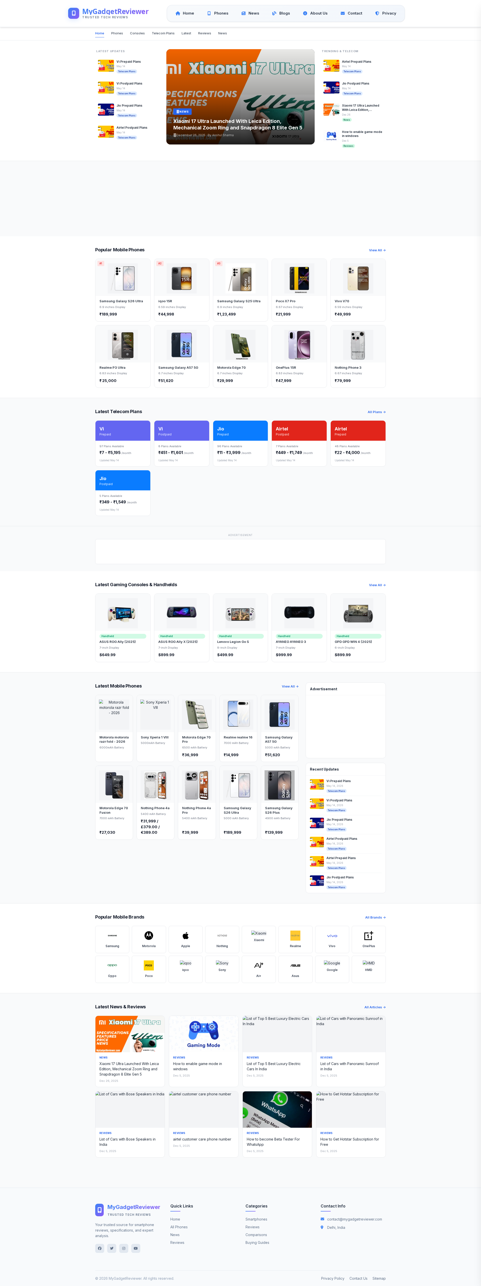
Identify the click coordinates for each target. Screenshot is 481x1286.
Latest (186, 33)
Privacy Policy (332, 1278)
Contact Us (358, 1278)
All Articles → (375, 1007)
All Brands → (375, 917)
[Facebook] (99, 1248)
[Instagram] (123, 1248)
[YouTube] (135, 1248)
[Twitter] (111, 1248)
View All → (377, 250)
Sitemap (379, 1278)
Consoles (137, 33)
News (222, 33)
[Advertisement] (240, 199)
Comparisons (256, 1235)
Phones (117, 33)
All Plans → (377, 412)
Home (99, 33)
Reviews (204, 33)
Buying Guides (257, 1242)
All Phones (179, 1227)
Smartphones (256, 1219)
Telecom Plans (163, 33)
